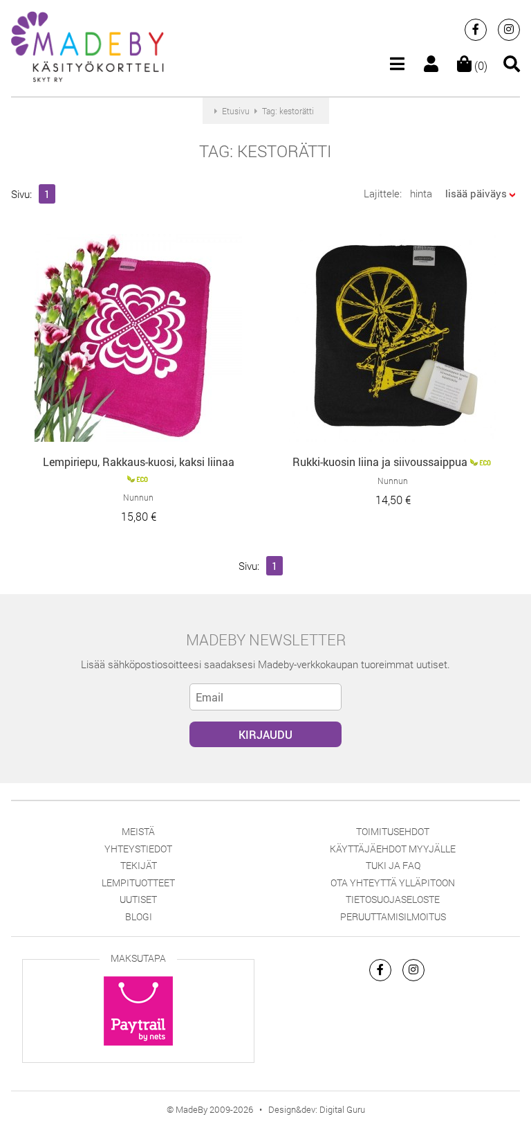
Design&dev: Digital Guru (316, 1109)
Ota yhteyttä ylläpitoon (392, 882)
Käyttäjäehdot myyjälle (393, 848)
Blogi (138, 916)
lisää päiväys (476, 193)
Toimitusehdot (392, 831)
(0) (479, 65)
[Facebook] (476, 30)
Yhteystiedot (138, 848)
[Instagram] (509, 30)
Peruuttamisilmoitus (393, 916)
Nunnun (138, 497)
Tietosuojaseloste (393, 899)
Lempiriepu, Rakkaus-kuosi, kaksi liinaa (138, 461)
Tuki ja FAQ (393, 865)
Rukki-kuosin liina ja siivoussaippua (379, 461)
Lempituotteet (138, 882)
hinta (421, 193)
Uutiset (138, 899)
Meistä (138, 831)
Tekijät (138, 865)
